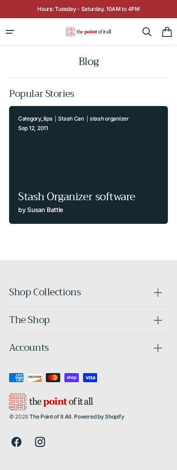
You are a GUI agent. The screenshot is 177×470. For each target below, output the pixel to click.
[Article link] (88, 165)
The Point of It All (50, 416)
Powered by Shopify (99, 416)
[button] (10, 32)
